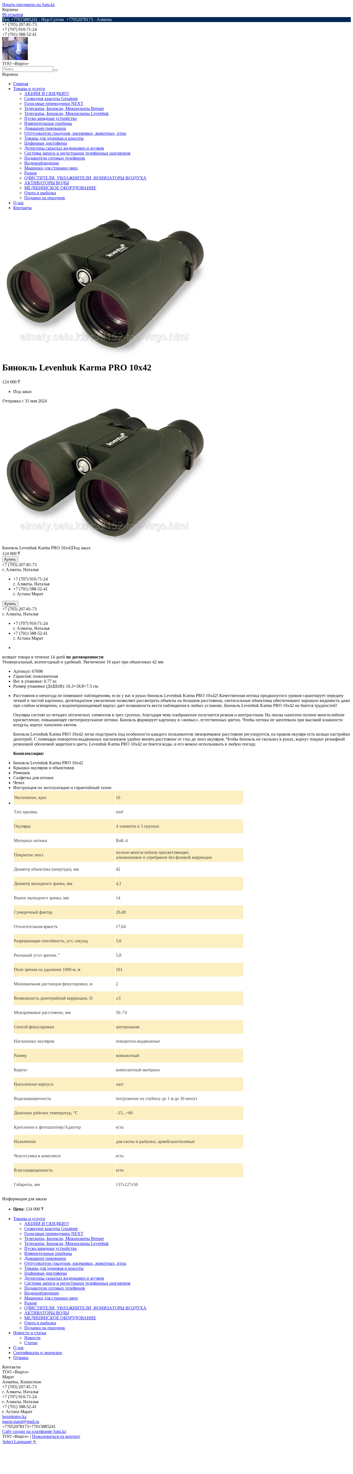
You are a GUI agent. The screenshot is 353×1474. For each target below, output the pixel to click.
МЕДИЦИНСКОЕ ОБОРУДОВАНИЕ (60, 187)
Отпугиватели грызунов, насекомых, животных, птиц (75, 133)
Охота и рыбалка (40, 192)
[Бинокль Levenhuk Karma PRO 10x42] (104, 542)
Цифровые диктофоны (45, 143)
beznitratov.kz (14, 1416)
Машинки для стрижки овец (51, 168)
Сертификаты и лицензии (37, 1352)
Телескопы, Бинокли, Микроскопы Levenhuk (66, 113)
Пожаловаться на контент (56, 1436)
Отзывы (20, 1357)
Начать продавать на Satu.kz (28, 4)
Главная (20, 83)
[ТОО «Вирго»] (15, 58)
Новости (32, 1337)
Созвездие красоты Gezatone (51, 98)
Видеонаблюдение (41, 163)
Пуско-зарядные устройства (50, 118)
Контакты (22, 207)
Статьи (31, 1342)
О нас (18, 202)
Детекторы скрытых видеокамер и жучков (64, 148)
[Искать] (55, 70)
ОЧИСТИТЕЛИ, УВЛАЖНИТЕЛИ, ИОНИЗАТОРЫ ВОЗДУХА (85, 178)
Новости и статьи (29, 1332)
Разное (30, 173)
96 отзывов (12, 14)
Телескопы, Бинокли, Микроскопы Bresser (64, 108)
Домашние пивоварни (45, 128)
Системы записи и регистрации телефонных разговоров (77, 153)
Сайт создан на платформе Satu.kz (34, 1431)
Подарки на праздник (44, 197)
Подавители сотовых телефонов (54, 158)
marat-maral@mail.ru (20, 1421)
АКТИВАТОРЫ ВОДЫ (46, 183)
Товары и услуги (29, 88)
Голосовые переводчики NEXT (53, 103)
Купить (10, 559)
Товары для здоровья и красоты (54, 138)
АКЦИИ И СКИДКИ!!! (46, 93)
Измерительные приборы (48, 123)
